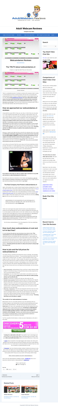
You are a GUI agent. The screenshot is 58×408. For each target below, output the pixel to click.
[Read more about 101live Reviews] (12, 389)
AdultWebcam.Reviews (17, 97)
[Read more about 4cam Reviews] (29, 389)
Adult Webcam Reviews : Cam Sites (10, 396)
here (44, 126)
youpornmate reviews (48, 184)
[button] (14, 35)
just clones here (50, 115)
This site (44, 57)
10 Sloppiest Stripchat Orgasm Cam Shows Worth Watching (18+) (49, 243)
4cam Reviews (25, 394)
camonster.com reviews (48, 188)
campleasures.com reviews (49, 190)
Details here (28, 358)
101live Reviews (8, 394)
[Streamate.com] (50, 65)
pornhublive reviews (47, 186)
